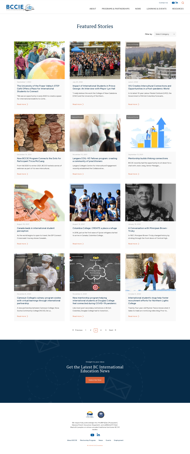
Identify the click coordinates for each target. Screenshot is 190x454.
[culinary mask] (39, 272)
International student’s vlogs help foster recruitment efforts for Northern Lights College (148, 300)
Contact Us (163, 3)
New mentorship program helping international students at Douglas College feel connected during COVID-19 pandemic (94, 300)
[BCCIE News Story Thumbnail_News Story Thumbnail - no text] (150, 202)
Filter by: (148, 34)
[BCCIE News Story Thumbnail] (39, 60)
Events (108, 440)
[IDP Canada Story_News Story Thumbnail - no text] (39, 202)
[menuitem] (94, 9)
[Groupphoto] (95, 60)
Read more (21, 104)
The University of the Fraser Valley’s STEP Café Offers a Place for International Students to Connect (38, 89)
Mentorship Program (88, 440)
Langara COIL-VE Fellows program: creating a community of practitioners (95, 159)
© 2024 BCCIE (91, 445)
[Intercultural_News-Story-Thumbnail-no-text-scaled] (39, 133)
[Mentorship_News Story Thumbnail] (150, 133)
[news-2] (150, 60)
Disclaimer (100, 445)
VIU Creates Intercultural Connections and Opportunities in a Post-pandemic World (149, 87)
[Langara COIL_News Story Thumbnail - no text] (95, 133)
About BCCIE (72, 440)
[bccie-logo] (20, 8)
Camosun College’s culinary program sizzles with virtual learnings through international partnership (39, 300)
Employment (119, 440)
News (101, 440)
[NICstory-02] (150, 272)
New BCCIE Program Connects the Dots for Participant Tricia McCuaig (39, 159)
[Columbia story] (95, 202)
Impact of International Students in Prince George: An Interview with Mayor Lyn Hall (94, 87)
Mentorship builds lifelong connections (148, 158)
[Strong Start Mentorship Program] (95, 272)
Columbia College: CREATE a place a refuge (95, 228)
